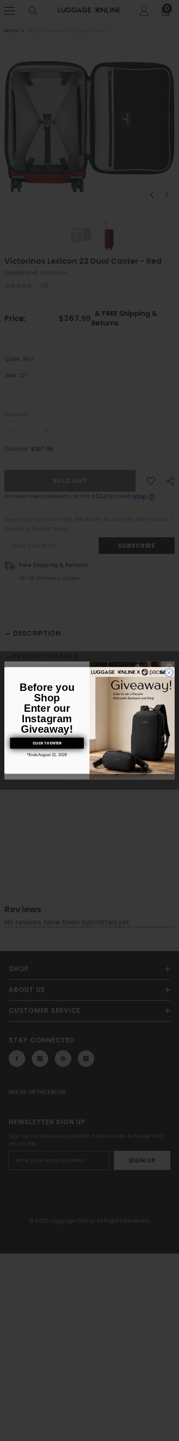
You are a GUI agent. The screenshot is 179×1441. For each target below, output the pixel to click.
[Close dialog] (169, 673)
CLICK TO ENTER (47, 743)
